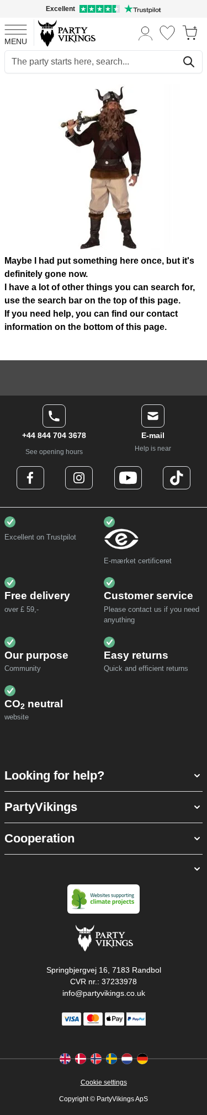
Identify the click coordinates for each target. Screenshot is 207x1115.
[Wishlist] (167, 32)
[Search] (189, 62)
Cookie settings (104, 1082)
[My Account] (146, 33)
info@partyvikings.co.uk (103, 993)
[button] (103, 775)
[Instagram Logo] (79, 477)
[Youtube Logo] (128, 477)
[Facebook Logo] (30, 477)
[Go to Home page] (66, 33)
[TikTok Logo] (176, 477)
